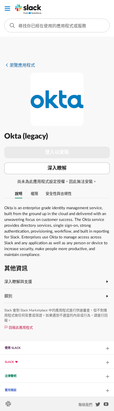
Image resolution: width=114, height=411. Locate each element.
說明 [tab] (18, 193)
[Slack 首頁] (8, 405)
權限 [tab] (34, 193)
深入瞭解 (57, 167)
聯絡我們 (85, 404)
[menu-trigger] (7, 9)
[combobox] (57, 25)
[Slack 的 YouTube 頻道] (106, 404)
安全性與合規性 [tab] (59, 193)
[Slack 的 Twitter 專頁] (97, 405)
